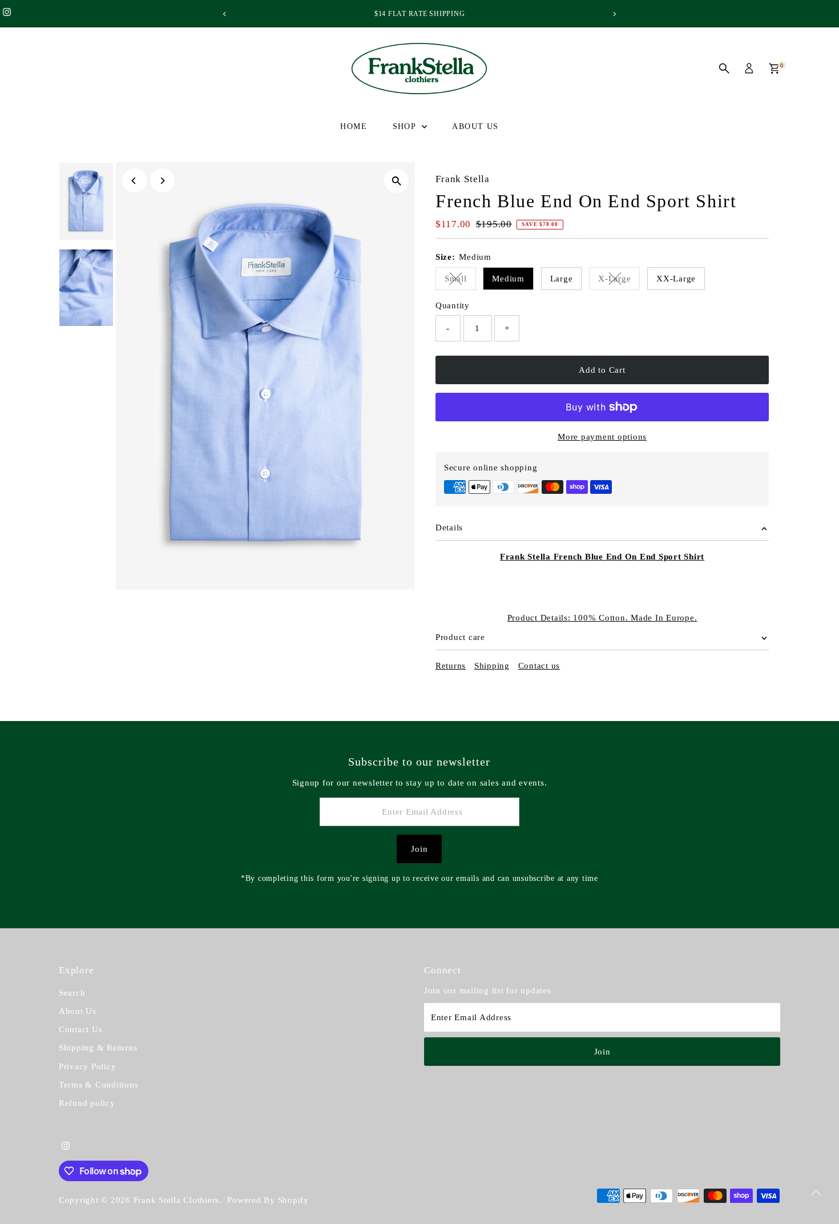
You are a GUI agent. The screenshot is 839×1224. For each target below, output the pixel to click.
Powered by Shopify (268, 1200)
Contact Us (81, 1029)
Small (460, 280)
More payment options (602, 436)
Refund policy (87, 1103)
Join (419, 848)
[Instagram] (7, 13)
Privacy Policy (87, 1066)
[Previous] (225, 14)
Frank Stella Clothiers (177, 1200)
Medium (508, 278)
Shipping (492, 666)
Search (72, 992)
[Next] (614, 14)
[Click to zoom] (396, 181)
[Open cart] (774, 68)
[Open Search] (724, 68)
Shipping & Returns (98, 1047)
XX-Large (676, 278)
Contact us (539, 666)
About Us (475, 126)
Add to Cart (602, 370)
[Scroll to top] (816, 1192)
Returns (450, 666)
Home (353, 126)
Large (561, 278)
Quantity (452, 305)
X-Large (619, 280)
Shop (406, 126)
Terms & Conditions (99, 1084)
